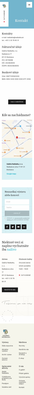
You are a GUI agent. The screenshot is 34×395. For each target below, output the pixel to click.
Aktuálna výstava (5, 350)
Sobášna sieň (6, 387)
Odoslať (17, 213)
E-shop (21, 358)
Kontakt (21, 387)
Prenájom (5, 383)
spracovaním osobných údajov (18, 219)
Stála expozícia (7, 346)
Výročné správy (24, 377)
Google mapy (11, 174)
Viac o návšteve (17, 102)
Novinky (22, 346)
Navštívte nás (9, 290)
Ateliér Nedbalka (5, 372)
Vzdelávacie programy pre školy (7, 378)
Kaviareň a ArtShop (22, 354)
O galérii (22, 370)
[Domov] (10, 2)
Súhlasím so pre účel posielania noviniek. (18, 219)
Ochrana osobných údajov (22, 382)
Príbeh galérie (24, 373)
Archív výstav (7, 354)
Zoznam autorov (5, 359)
